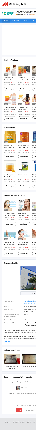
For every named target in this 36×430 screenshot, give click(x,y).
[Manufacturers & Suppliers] (14, 4)
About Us (26, 20)
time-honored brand (29, 366)
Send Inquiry (10, 89)
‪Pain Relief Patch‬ (29, 301)
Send (19, 410)
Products (17, 20)
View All (6, 342)
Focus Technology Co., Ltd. (25, 422)
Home (6, 20)
